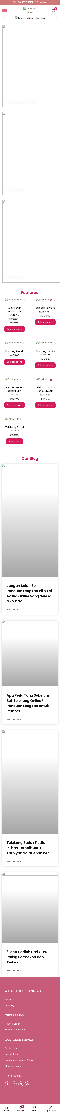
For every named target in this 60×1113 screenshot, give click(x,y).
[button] (4, 18)
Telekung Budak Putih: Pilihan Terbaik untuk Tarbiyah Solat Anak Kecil (29, 848)
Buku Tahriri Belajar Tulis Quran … (14, 311)
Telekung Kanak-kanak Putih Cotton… (14, 391)
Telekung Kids (22, 102)
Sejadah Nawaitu (45, 308)
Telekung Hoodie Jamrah (45, 352)
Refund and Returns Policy (19, 1060)
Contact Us (11, 1048)
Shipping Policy (13, 1066)
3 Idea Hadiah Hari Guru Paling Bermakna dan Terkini (27, 957)
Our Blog (9, 1005)
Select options (14, 329)
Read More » (14, 609)
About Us (10, 999)
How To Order (12, 1023)
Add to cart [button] (14, 441)
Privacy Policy (12, 1054)
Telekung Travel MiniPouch (14, 429)
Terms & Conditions (15, 1029)
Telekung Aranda (14, 351)
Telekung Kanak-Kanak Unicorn (45, 389)
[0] (53, 10)
